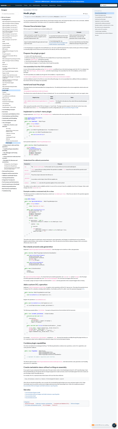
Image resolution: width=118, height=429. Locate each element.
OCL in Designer (47, 405)
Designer (4, 92)
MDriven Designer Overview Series (10, 29)
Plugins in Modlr (5, 43)
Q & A (30, 5)
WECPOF (4, 84)
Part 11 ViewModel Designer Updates (10, 71)
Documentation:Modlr (30, 396)
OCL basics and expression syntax (33, 405)
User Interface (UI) (6, 105)
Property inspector (6, 45)
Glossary (59, 5)
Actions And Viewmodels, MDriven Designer (9, 56)
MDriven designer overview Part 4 (9, 34)
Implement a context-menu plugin (102, 21)
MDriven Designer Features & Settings (10, 23)
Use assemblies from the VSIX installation (103, 17)
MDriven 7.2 (5, 64)
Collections (8, 135)
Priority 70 (54, 405)
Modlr (3, 41)
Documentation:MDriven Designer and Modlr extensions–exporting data (40, 385)
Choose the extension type (100, 13)
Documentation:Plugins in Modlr (71, 107)
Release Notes (52, 5)
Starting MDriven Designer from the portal (10, 51)
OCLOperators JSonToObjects (11, 164)
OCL (83, 289)
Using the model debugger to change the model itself (11, 77)
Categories (26, 402)
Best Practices (45, 5)
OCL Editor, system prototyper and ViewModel (10, 69)
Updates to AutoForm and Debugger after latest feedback (10, 80)
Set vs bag (8, 128)
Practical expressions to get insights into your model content (12, 168)
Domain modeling (6, 47)
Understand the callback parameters (102, 23)
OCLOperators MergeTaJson (10, 166)
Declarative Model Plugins (8, 101)
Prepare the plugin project (100, 15)
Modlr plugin (5, 90)
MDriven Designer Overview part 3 (9, 27)
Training (25, 5)
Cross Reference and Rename (8, 96)
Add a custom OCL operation (101, 29)
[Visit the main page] (6, 5)
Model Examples (36, 5)
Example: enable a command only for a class (104, 25)
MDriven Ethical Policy (7, 37)
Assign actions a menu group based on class (12, 131)
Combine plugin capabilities (100, 31)
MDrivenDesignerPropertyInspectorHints (11, 21)
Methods (8, 139)
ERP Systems (5, 49)
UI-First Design (5, 103)
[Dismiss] (109, 425)
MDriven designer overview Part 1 (9, 25)
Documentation (18, 5)
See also (97, 35)
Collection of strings (10, 133)
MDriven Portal (5, 97)
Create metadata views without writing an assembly (104, 33)
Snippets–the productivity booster (9, 75)
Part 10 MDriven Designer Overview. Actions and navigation (10, 31)
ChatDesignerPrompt (10, 137)
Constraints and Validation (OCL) (61, 403)
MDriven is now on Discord (57, 1)
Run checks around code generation (102, 27)
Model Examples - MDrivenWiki (9, 107)
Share (86, 13)
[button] (100, 425)
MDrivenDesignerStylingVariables (9, 86)
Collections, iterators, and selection (44, 403)
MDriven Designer (6, 94)
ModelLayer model (6, 99)
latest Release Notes (78, 1)
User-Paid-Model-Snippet (8, 82)
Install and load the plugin (100, 19)
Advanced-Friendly (29, 403)
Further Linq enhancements (12, 141)
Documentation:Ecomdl (31, 397)
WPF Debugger (5, 88)
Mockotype (4, 66)
